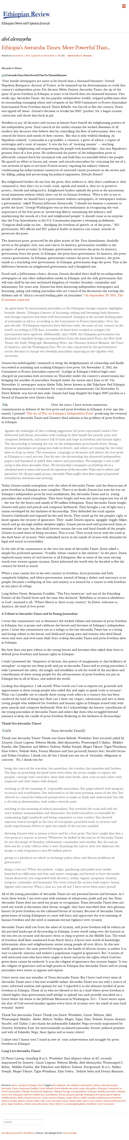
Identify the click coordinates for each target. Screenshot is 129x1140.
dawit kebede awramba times (70, 1088)
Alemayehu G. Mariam (79, 55)
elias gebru (91, 1088)
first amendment (49, 1094)
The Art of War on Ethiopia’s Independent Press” (60, 413)
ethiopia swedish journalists (102, 1091)
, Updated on (37, 55)
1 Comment (108, 1104)
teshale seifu (75, 1101)
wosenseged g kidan (76, 1104)
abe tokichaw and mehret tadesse (83, 1085)
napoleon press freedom (108, 1097)
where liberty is (57, 1104)
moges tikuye (73, 1097)
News (41, 1085)
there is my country (92, 1101)
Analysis (23, 1085)
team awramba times (57, 1101)
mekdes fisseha (9, 1097)
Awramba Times (10, 1088)
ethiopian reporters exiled (26, 1094)
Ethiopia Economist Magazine (37, 1091)
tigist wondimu (15, 1104)
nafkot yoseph (88, 1097)
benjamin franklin (28, 1088)
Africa (14, 1085)
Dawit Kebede (46, 1088)
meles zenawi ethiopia (53, 1097)
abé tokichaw (58, 1085)
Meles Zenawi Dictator (29, 1097)
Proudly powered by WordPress (18, 1133)
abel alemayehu (109, 1085)
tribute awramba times (36, 1104)
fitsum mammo (67, 1094)
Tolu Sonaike (70, 1133)
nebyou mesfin (9, 1101)
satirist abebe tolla (35, 1101)
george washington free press (91, 1094)
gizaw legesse (113, 1094)
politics (21, 1101)
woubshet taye (94, 1104)
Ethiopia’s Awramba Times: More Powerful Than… (56, 48)
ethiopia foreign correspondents (70, 1091)
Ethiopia (32, 1085)
